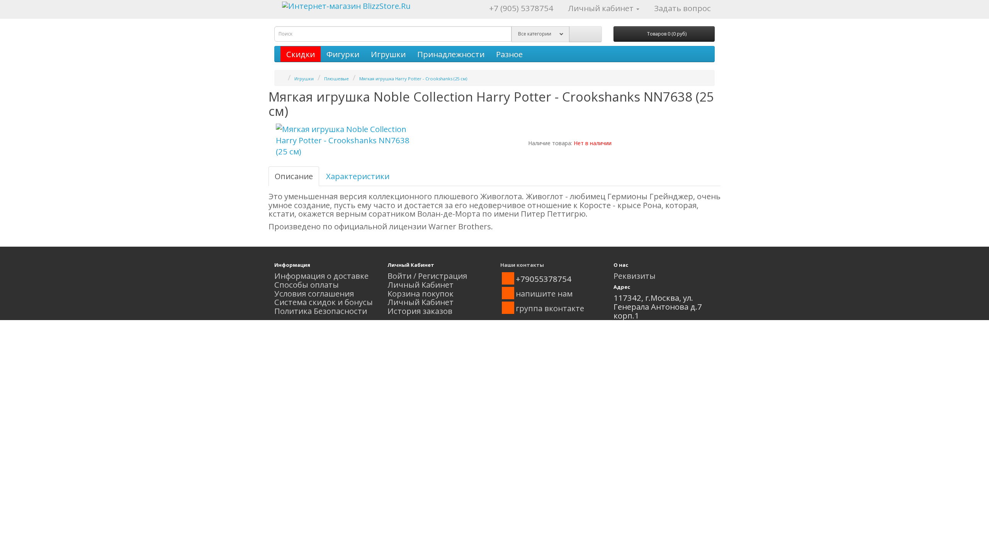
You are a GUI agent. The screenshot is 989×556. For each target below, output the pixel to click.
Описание (294, 176)
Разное (509, 54)
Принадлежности (450, 54)
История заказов (419, 310)
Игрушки (388, 54)
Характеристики (357, 176)
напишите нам (544, 293)
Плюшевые (336, 78)
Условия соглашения (314, 293)
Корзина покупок (420, 293)
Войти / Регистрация (427, 275)
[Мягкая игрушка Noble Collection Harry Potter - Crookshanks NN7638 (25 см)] (343, 140)
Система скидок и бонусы (323, 302)
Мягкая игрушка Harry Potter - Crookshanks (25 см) (413, 78)
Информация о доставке (321, 275)
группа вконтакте (550, 308)
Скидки (300, 54)
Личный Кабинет (420, 284)
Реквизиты (634, 275)
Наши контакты (522, 264)
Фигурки (342, 54)
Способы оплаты (306, 284)
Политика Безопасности (320, 310)
